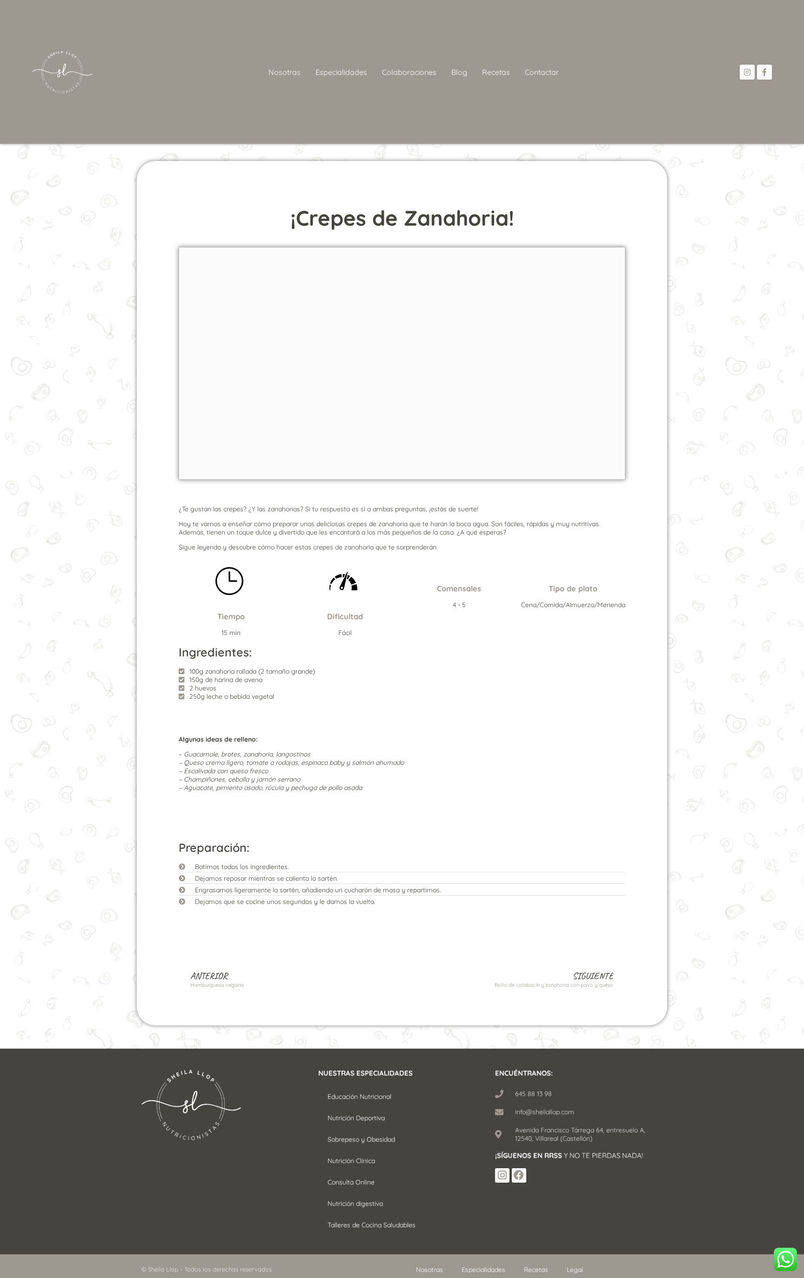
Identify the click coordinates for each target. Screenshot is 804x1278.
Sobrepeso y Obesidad (361, 1139)
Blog (459, 72)
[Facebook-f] (764, 72)
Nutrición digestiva (355, 1203)
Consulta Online (351, 1182)
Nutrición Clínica (351, 1161)
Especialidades (341, 72)
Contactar (542, 72)
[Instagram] (747, 72)
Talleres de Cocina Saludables (371, 1225)
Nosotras (284, 72)
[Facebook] (519, 1175)
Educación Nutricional (359, 1096)
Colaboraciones (409, 72)
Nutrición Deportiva (356, 1118)
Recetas (496, 72)
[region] (121, 1199)
